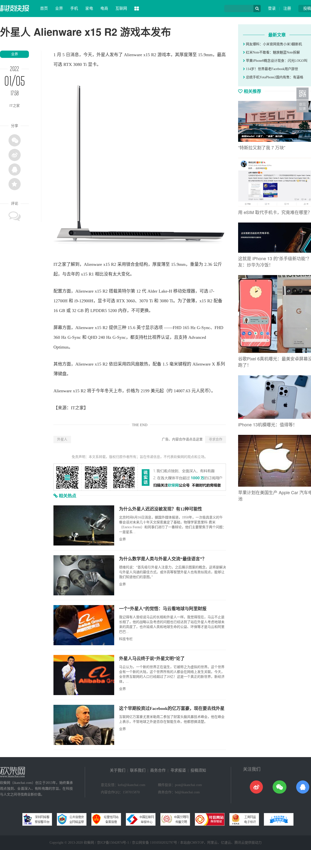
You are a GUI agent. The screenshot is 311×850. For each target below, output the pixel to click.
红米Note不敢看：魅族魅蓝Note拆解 (272, 52)
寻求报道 (178, 770)
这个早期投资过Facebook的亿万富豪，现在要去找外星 (172, 708)
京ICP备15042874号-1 (113, 842)
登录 (272, 8)
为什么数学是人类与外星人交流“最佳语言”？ (163, 558)
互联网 (121, 8)
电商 (104, 8)
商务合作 (158, 770)
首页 (44, 8)
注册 (287, 8)
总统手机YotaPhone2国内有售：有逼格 (274, 77)
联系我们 (138, 770)
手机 (74, 8)
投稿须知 (198, 770)
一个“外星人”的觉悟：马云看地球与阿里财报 (163, 608)
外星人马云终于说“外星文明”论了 (152, 658)
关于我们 (117, 770)
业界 (59, 8)
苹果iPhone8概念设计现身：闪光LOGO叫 (276, 61)
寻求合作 (215, 439)
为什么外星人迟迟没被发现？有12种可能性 (160, 509)
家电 (89, 8)
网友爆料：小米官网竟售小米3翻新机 (273, 44)
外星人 (62, 439)
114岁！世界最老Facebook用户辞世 (271, 69)
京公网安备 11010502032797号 (154, 842)
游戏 (161, 54)
